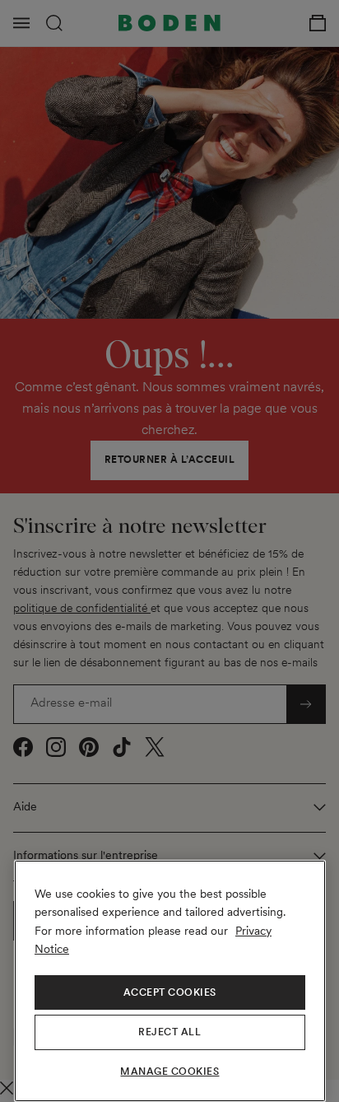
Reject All (169, 1032)
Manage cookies (169, 1071)
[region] (170, 981)
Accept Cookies (169, 992)
